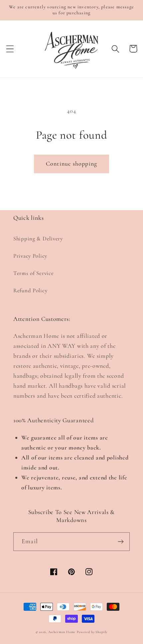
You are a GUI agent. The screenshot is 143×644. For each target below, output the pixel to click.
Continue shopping (71, 163)
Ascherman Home (62, 632)
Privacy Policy (30, 255)
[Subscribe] (120, 541)
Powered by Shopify (92, 632)
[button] (10, 49)
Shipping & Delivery (38, 238)
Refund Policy (30, 290)
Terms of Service (33, 273)
